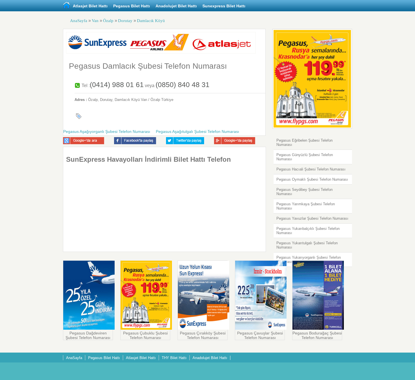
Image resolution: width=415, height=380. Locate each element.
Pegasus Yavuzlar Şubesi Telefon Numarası (312, 218)
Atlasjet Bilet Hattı (90, 6)
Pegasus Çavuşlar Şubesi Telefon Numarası (260, 335)
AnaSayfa (78, 20)
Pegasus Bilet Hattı (131, 6)
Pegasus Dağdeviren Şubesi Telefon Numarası (87, 335)
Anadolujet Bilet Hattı (176, 6)
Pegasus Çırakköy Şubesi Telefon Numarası (203, 335)
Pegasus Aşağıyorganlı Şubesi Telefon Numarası (106, 131)
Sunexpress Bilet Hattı (223, 6)
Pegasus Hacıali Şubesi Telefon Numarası (311, 169)
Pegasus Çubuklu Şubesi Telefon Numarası (145, 335)
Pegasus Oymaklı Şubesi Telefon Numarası (312, 179)
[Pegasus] (89, 328)
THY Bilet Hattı (174, 358)
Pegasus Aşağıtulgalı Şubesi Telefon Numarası (197, 131)
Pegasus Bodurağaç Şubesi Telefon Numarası (317, 335)
